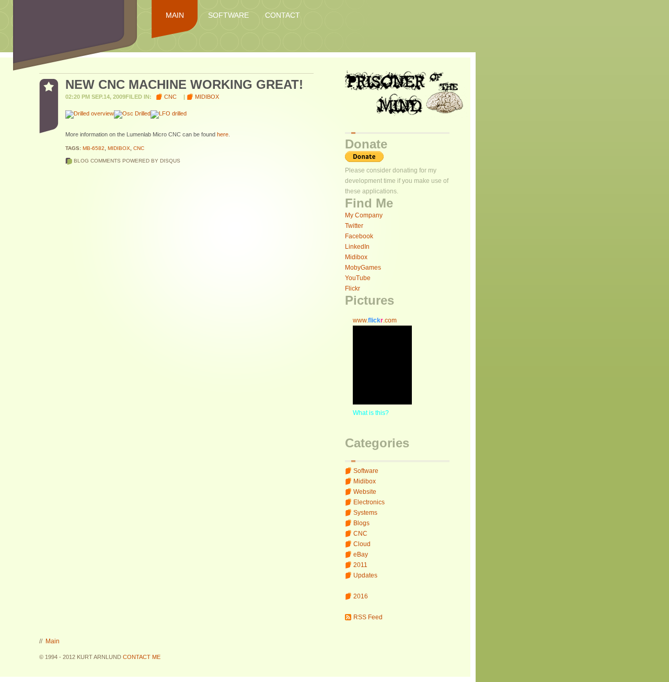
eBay (360, 554)
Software (228, 15)
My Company (364, 215)
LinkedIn (357, 246)
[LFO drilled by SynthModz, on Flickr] (169, 113)
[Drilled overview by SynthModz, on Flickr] (89, 113)
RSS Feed (368, 617)
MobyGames (363, 267)
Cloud (362, 544)
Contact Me (141, 657)
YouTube (358, 278)
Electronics (369, 502)
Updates (365, 575)
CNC (360, 533)
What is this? (371, 413)
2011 (360, 565)
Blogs (361, 523)
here (222, 134)
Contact (282, 15)
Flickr (352, 288)
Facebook (359, 236)
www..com (375, 320)
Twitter (354, 225)
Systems (365, 512)
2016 (360, 596)
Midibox (356, 257)
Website (364, 491)
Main (175, 15)
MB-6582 (94, 148)
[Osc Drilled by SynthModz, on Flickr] (132, 113)
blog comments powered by (127, 161)
